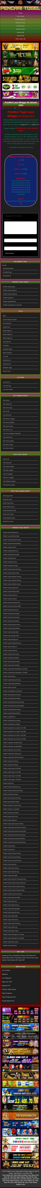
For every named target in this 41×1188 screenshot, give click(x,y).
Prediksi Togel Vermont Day (10, 919)
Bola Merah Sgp (7, 272)
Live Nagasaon (6, 978)
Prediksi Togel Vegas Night (10, 916)
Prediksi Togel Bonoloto (9, 547)
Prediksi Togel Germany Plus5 (11, 635)
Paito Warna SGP (32, 1175)
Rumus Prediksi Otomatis (10, 319)
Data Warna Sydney (19, 955)
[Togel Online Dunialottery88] (20, 1116)
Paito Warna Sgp (7, 407)
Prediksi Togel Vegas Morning (11, 912)
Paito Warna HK (7, 1175)
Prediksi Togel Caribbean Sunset (12, 584)
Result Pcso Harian (8, 521)
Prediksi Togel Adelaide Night (11, 536)
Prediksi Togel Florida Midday (11, 621)
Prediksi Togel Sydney (9, 286)
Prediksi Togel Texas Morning (11, 871)
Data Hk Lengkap (7, 474)
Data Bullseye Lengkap (9, 481)
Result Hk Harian (7, 499)
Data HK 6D (29, 1177)
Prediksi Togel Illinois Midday (11, 658)
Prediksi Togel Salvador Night (11, 801)
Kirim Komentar (9, 253)
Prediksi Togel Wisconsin (10, 945)
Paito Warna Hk (7, 415)
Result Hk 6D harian (8, 514)
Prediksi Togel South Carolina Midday (13, 823)
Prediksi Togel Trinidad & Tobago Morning (14, 879)
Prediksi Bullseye (20, 19)
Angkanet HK (6, 985)
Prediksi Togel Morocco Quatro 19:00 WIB (14, 735)
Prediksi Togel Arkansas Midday (12, 543)
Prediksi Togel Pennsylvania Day (11, 787)
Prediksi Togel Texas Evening (11, 868)
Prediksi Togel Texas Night (10, 875)
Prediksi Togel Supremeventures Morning (14, 842)
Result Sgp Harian (8, 495)
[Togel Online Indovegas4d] (20, 1164)
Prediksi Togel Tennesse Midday (12, 857)
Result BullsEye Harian (9, 518)
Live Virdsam (6, 970)
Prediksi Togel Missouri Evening (11, 720)
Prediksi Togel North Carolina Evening (13, 757)
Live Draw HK (6, 382)
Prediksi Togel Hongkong (10, 294)
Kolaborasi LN (7, 364)
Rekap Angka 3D (7, 334)
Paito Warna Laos (8, 429)
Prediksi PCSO (20, 29)
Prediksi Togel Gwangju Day (10, 639)
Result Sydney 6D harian (9, 510)
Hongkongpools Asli (8, 1001)
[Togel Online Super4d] (20, 63)
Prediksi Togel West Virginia (10, 942)
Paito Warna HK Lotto (31, 1181)
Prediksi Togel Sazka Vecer (10, 816)
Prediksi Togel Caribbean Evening (12, 576)
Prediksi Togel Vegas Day (10, 901)
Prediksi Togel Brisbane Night (11, 554)
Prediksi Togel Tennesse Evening (12, 853)
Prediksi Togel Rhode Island (10, 794)
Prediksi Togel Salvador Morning (12, 798)
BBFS (4, 316)
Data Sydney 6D (20, 39)
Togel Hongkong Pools (9, 997)
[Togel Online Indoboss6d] (20, 1019)
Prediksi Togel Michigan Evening (12, 709)
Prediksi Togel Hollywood (10, 646)
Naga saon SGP (7, 982)
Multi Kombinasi (7, 352)
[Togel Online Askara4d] (20, 1051)
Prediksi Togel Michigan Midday (11, 713)
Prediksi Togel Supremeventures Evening (14, 835)
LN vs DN (5, 356)
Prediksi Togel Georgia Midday (11, 628)
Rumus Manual (7, 323)
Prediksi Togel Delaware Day (10, 610)
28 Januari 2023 (8, 108)
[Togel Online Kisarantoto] (20, 79)
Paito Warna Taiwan (8, 448)
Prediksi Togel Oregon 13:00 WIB (12, 779)
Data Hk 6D (20, 35)
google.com (24, 124)
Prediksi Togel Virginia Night (10, 931)
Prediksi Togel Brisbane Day (10, 551)
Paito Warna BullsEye (8, 422)
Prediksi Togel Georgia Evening (11, 624)
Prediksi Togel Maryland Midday (11, 698)
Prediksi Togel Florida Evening (11, 617)
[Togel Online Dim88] (20, 54)
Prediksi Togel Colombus (10, 599)
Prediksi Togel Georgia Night (11, 632)
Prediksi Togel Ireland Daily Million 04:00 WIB (15, 669)
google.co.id (35, 124)
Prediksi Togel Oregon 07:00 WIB (12, 772)
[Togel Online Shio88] (20, 1156)
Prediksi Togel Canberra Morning (12, 569)
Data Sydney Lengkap (9, 485)
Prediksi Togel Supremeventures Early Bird (14, 831)
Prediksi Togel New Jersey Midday (12, 746)
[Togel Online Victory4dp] (20, 1027)
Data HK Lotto (8, 1182)
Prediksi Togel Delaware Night (11, 613)
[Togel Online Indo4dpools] (20, 1092)
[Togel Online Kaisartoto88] (20, 1084)
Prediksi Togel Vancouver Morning (12, 894)
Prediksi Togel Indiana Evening (11, 661)
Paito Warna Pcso (8, 437)
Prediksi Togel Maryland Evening (12, 694)
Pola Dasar (6, 345)
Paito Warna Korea (8, 426)
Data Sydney (21, 1177)
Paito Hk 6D (6, 411)
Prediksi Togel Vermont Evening (11, 923)
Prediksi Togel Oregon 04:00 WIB (12, 768)
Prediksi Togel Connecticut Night (12, 606)
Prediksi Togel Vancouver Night (11, 897)
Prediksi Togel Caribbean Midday (12, 580)
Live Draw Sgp (7, 385)
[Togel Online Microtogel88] (20, 1011)
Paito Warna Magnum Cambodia (12, 433)
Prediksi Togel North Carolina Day (12, 753)
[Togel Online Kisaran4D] (20, 71)
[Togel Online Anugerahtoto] (20, 1124)
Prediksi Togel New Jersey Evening (12, 742)
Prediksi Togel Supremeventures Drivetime (14, 827)
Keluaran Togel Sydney (9, 989)
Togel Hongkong (7, 993)
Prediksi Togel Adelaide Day (10, 532)
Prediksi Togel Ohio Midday (10, 765)
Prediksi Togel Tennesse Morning (12, 860)
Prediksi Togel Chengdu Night (11, 591)
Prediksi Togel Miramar (9, 716)
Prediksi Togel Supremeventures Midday (14, 838)
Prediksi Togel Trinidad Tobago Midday (13, 890)
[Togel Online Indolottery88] (20, 1132)
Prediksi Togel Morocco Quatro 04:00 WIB (14, 731)
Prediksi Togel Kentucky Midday (11, 683)
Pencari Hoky (30, 957)
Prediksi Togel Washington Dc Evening (13, 934)
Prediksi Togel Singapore (10, 290)
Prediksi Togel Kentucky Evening (12, 680)
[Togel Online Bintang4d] (20, 1059)
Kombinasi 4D (7, 360)
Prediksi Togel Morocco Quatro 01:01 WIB (14, 728)
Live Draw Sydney (8, 389)
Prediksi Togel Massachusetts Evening (13, 702)
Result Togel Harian (8, 503)
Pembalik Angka (7, 349)
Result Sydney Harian (8, 506)
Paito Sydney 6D (7, 404)
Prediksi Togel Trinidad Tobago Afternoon (14, 882)
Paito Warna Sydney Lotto (14, 1181)
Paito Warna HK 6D (8, 957)
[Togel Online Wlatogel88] (20, 1067)
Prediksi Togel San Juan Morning (12, 805)
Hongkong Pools (7, 955)
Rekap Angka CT (7, 330)
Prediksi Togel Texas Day (9, 864)
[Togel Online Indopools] (20, 1148)
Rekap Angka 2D (7, 338)
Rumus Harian (7, 371)
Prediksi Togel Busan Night (10, 565)
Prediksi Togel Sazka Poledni (11, 812)
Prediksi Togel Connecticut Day (11, 602)
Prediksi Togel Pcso (8, 297)
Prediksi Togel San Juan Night (11, 809)
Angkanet (5, 974)
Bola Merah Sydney (8, 268)
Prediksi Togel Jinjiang (9, 676)
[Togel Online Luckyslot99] (20, 1100)
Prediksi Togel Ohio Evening (10, 761)
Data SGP (21, 960)
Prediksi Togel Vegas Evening (11, 905)
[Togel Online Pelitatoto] (20, 87)
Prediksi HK (20, 32)
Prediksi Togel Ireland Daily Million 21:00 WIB (15, 672)
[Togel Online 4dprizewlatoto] (20, 1075)
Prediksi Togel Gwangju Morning (12, 643)
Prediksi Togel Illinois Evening (11, 654)
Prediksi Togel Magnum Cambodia (12, 305)
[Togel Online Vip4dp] (20, 1108)
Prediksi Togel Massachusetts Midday (13, 705)
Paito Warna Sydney (8, 441)
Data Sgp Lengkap (8, 470)
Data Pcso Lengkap (8, 477)
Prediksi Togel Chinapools (10, 595)
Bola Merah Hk (7, 276)
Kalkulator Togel (7, 367)
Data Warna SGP (20, 957)
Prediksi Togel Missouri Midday (11, 724)
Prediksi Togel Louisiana (9, 687)
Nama (6, 236)
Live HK (4, 265)
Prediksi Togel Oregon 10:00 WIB (12, 776)
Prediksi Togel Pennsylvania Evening (13, 790)
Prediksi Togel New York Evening (12, 750)
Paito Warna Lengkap (9, 418)
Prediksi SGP (20, 26)
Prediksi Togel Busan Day (10, 562)
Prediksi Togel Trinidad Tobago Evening (14, 886)
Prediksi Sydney (20, 22)
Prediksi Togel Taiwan (9, 849)
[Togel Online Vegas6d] (20, 1043)
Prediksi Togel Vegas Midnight (11, 908)
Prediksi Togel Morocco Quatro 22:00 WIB (14, 739)
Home (20, 13)
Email (6, 245)
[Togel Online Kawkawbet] (20, 1035)
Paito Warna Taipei (8, 444)
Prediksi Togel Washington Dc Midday (13, 938)
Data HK (6, 1177)
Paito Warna (20, 16)
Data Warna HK (31, 955)
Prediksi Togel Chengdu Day (10, 587)
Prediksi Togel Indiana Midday (11, 665)
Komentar (18, 108)
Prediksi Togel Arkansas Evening (12, 539)
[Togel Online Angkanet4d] (20, 1140)
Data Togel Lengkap (8, 466)
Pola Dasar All (7, 341)
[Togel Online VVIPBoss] (20, 46)
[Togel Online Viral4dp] (20, 95)
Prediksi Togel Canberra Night (11, 573)
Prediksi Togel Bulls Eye (9, 301)
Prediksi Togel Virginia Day (10, 927)
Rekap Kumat (6, 327)
